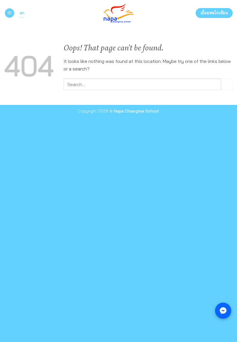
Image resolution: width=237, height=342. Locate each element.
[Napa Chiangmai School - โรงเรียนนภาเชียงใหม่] (118, 13)
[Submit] (227, 84)
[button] (9, 13)
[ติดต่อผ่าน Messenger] (223, 311)
